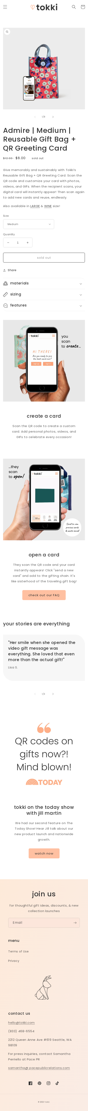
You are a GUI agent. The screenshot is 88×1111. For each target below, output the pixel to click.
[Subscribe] (74, 923)
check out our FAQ (44, 595)
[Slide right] (53, 116)
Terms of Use (18, 951)
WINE (48, 206)
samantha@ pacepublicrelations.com (39, 1068)
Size (6, 216)
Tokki (47, 1102)
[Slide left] (34, 116)
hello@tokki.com (21, 1022)
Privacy (13, 961)
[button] (5, 6)
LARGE (35, 206)
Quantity (9, 234)
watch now (44, 853)
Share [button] (12, 270)
